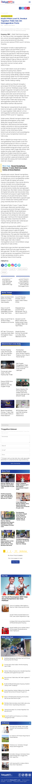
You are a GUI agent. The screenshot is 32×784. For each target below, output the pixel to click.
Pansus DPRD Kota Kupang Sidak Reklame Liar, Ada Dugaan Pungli (7, 384)
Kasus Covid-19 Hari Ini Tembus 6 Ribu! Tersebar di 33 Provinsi (7, 320)
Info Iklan (9, 781)
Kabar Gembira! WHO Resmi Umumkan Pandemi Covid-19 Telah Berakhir (7, 299)
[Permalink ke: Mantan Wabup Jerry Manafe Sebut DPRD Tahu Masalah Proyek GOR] (8, 478)
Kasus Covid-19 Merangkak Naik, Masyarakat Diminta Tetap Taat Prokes (7, 310)
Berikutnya (23, 551)
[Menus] (29, 2)
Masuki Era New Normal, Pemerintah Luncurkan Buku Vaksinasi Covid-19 (21, 334)
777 (16, 551)
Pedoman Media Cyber (20, 781)
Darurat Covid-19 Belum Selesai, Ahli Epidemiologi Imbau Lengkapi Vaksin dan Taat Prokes (21, 322)
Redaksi (3, 781)
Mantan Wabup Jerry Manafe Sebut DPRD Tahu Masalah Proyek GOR (7, 486)
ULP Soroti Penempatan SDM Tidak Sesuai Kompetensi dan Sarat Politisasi (15, 598)
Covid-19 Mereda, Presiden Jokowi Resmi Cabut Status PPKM (21, 299)
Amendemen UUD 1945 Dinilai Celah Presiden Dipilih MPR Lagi (7, 281)
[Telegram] (15, 265)
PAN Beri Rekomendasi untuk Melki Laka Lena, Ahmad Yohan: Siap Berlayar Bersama (7, 542)
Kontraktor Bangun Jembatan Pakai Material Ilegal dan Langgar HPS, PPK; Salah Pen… (20, 755)
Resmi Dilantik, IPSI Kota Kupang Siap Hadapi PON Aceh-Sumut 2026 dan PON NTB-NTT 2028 (22, 392)
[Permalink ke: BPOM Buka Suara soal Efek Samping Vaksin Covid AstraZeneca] (23, 404)
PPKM (4, 272)
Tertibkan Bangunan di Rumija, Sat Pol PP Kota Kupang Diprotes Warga (22, 542)
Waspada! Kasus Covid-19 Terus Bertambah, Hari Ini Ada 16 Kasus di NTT (21, 310)
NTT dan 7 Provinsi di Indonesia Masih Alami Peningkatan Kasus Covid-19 (7, 334)
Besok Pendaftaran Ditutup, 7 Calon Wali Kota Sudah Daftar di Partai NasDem (7, 413)
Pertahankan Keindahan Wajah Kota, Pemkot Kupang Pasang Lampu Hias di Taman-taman (22, 353)
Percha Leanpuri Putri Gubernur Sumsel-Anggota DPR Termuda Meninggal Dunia (23, 282)
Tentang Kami (26, 780)
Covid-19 (12, 269)
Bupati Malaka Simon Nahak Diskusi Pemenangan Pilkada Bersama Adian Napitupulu (19, 629)
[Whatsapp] (9, 265)
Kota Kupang (12, 25)
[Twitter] (23, 8)
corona (4, 269)
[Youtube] (28, 8)
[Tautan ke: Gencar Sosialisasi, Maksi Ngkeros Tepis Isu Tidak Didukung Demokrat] (5, 608)
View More (15, 562)
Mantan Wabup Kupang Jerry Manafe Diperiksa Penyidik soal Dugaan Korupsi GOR (7, 523)
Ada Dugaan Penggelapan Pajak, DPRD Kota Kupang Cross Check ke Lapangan (22, 367)
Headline (6, 25)
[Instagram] (25, 8)
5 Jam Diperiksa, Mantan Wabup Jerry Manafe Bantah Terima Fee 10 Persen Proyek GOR (22, 505)
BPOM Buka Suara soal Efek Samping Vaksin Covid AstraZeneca (21, 413)
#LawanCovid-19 (7, 16)
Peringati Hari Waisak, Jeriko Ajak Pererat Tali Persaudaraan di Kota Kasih (19, 728)
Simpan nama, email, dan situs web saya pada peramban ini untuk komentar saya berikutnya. (15, 459)
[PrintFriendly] (19, 265)
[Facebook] (20, 8)
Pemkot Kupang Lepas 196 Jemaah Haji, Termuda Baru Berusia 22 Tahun (6, 352)
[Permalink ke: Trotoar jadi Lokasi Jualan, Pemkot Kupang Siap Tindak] (7, 365)
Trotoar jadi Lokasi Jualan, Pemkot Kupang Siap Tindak (7, 373)
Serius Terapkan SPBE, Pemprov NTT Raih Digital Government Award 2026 (22, 486)
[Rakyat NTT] (7, 2)
